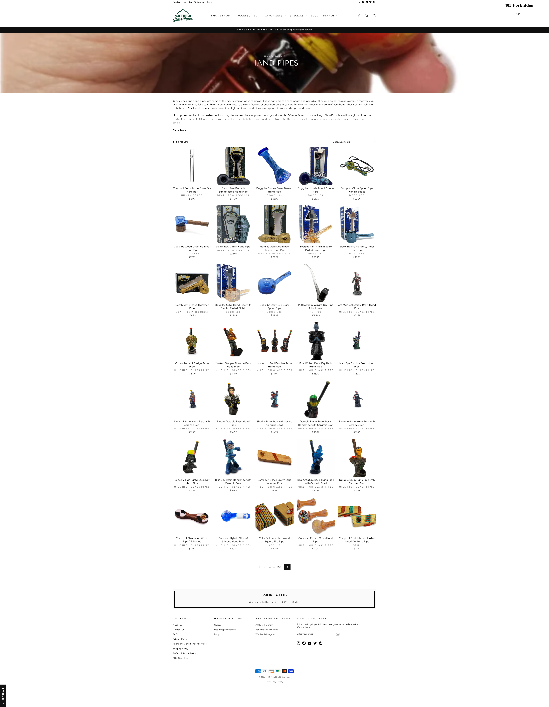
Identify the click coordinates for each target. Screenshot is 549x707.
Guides (176, 2)
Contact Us (178, 629)
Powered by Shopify (274, 682)
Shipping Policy (180, 648)
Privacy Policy (180, 639)
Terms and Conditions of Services (189, 643)
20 (279, 567)
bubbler (247, 119)
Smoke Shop (221, 15)
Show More (179, 130)
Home (267, 56)
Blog (209, 2)
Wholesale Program (265, 634)
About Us (177, 624)
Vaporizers (274, 15)
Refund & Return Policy (184, 653)
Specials (297, 15)
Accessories (247, 15)
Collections (277, 56)
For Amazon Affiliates (266, 629)
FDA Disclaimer (181, 658)
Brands (329, 15)
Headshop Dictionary (193, 2)
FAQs (175, 634)
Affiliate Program (264, 624)
